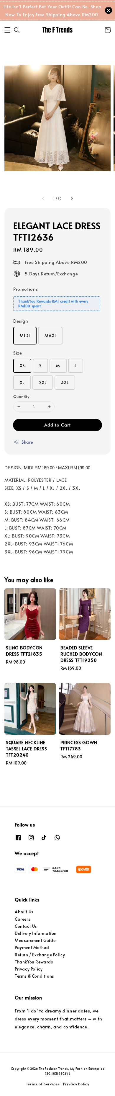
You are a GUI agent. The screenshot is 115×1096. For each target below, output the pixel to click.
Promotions (25, 289)
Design (20, 321)
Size (17, 352)
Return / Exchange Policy (40, 955)
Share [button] (27, 442)
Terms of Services (43, 1084)
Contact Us (26, 926)
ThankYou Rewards (34, 962)
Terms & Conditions (34, 976)
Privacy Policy (28, 969)
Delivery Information (36, 933)
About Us (24, 911)
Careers (22, 919)
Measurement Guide (35, 940)
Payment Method (32, 947)
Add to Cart (57, 425)
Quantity (21, 396)
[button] (7, 30)
